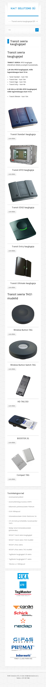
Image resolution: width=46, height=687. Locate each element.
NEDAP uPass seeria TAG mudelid (20, 549)
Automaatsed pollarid (16, 497)
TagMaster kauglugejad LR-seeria (20, 554)
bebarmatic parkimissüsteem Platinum (21, 507)
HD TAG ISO (23, 401)
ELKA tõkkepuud (14, 511)
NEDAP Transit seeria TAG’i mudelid (21, 540)
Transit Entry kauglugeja (23, 246)
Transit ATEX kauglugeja (23, 170)
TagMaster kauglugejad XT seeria (20, 559)
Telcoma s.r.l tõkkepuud (17, 564)
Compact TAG (23, 475)
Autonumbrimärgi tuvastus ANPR (20, 502)
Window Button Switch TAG (23, 365)
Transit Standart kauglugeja (23, 134)
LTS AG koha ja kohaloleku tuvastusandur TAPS (23, 522)
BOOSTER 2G (23, 438)
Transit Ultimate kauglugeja (23, 283)
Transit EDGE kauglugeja (23, 207)
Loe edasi (12, 138)
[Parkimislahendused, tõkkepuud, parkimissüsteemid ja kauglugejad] (23, 11)
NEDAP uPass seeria (16, 545)
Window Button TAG (23, 330)
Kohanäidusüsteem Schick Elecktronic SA (23, 516)
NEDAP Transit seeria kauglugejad (20, 535)
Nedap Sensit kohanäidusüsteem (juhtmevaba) (20, 529)
